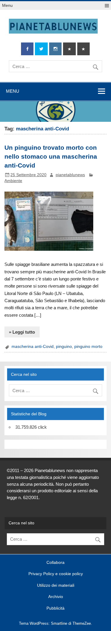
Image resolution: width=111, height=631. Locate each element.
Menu (7, 5)
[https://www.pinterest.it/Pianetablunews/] (69, 48)
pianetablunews (70, 175)
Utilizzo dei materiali (55, 585)
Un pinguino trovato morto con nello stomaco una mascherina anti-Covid (50, 156)
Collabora (55, 563)
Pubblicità (55, 608)
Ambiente (13, 181)
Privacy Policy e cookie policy (55, 574)
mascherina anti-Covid (33, 346)
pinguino (64, 346)
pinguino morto (88, 346)
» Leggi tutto (22, 332)
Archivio (55, 597)
